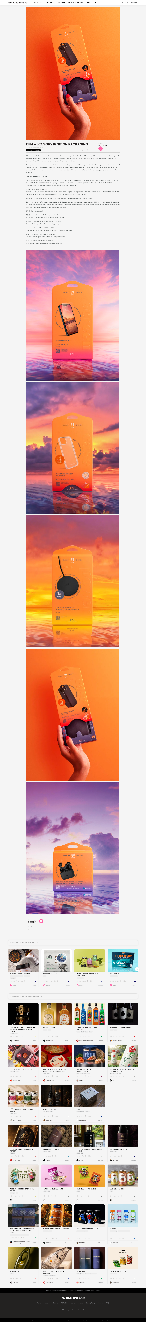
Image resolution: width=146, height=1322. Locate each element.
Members (100, 1303)
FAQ (107, 1303)
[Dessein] (100, 148)
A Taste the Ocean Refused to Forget (21, 1150)
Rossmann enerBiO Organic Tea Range (22, 1190)
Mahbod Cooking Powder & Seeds (56, 1229)
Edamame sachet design (119, 1271)
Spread (88, 1073)
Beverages (112, 1073)
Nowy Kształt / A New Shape (120, 1027)
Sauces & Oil (83, 1073)
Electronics (29, 150)
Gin (82, 1153)
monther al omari (16, 1160)
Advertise (80, 1303)
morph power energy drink (87, 1229)
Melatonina (80, 1271)
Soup (48, 1073)
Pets (45, 976)
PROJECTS (37, 2)
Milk (120, 1073)
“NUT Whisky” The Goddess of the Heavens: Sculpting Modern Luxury (22, 1029)
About (39, 1303)
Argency (48, 1160)
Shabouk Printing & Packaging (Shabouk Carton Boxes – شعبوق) (21, 1242)
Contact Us (47, 1303)
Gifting (20, 1234)
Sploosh (113, 1229)
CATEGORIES (49, 2)
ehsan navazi (49, 1242)
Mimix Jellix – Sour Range (86, 1189)
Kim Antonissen (82, 1120)
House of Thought (16, 1080)
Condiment (46, 1231)
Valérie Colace (49, 1120)
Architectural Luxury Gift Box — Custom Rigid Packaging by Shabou (23, 1230)
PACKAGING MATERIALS (75, 2)
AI (44, 1111)
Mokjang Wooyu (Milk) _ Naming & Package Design (122, 1070)
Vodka (87, 1031)
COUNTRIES (60, 2)
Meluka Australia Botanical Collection (87, 975)
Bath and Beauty (14, 976)
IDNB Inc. (115, 1080)
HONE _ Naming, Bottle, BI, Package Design (89, 1150)
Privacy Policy (90, 1303)
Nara (78, 1109)
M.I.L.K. (14, 1200)
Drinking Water (52, 1275)
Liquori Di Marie (49, 1027)
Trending (55, 1303)
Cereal (45, 1191)
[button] (121, 2)
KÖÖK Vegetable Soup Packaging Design (22, 1110)
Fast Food (13, 1071)
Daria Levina (115, 1242)
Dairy (117, 1073)
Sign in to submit (95, 1290)
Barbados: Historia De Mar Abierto (86, 1028)
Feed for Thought (50, 974)
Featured (72, 1303)
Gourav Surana (116, 1282)
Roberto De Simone (17, 1120)
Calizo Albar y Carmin (51, 1149)
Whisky (16, 1033)
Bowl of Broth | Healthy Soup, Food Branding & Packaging (54, 1070)
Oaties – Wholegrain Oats (53, 1189)
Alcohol (12, 1033)
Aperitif (49, 1029)
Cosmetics (21, 976)
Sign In (126, 2)
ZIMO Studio (15, 1282)
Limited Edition (25, 1234)
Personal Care (27, 976)
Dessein (102, 145)
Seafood (115, 976)
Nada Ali (48, 1200)
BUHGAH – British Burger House (22, 1069)
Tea (17, 1193)
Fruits (111, 1191)
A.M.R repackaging (117, 1189)
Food (78, 978)
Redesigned (37, 150)
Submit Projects (133, 2)
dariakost (81, 1080)
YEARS (88, 2)
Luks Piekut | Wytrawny (117, 1040)
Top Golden (14, 1271)
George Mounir (16, 1040)
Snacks (78, 1191)
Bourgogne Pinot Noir (118, 1149)
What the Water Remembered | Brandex (54, 1272)
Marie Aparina (82, 1242)
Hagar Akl (115, 1200)
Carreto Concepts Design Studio (86, 1040)
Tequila (82, 1031)
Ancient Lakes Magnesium (20, 974)
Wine (115, 1029)
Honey (82, 978)
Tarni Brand (114, 974)
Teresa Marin (82, 1282)
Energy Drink (85, 1231)
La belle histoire (49, 1109)
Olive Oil (12, 1273)
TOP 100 (64, 1303)
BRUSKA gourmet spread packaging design (85, 1070)
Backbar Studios (49, 1040)
